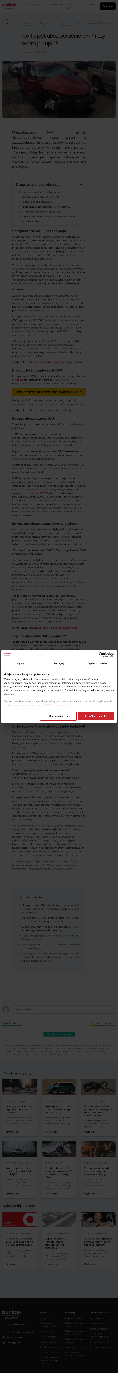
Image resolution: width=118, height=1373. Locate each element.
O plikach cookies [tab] (97, 663)
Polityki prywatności (59, 705)
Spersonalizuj (56, 716)
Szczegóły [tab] (59, 663)
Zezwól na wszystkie (96, 716)
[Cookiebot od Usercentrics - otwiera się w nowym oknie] (101, 654)
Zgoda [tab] (20, 663)
